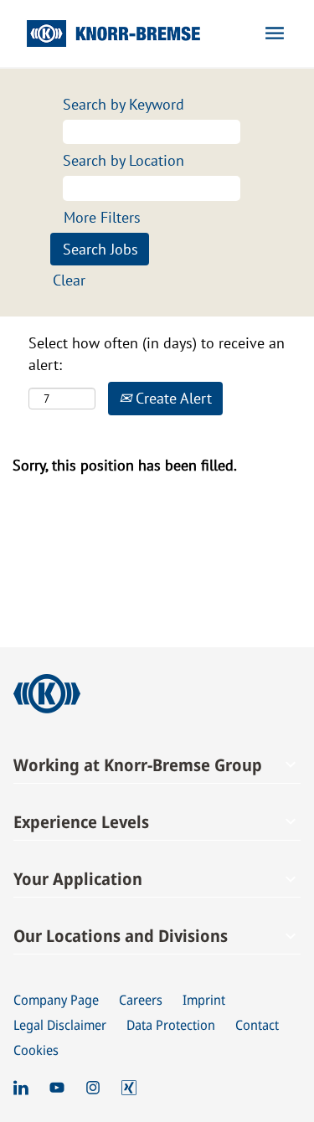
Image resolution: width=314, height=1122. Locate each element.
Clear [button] (69, 280)
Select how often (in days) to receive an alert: (156, 353)
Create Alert (171, 398)
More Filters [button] (102, 217)
